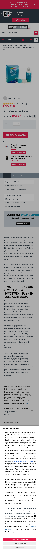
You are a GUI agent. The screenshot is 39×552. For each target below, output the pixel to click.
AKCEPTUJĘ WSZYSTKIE (19, 539)
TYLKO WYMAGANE (19, 543)
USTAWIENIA (19, 547)
